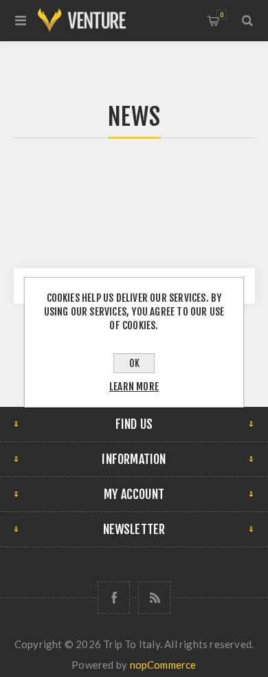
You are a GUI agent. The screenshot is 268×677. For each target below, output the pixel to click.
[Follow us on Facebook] (114, 597)
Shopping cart (221, 15)
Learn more (134, 386)
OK (134, 363)
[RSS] (154, 597)
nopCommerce (163, 664)
